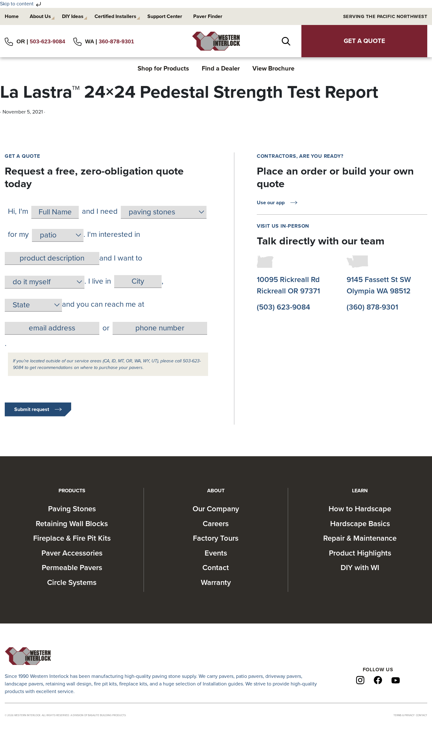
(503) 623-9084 (283, 307)
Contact (215, 567)
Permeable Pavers (72, 567)
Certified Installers (115, 16)
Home (12, 16)
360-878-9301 (116, 41)
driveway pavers (283, 676)
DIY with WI (360, 567)
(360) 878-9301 (372, 307)
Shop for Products (163, 68)
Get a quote (364, 41)
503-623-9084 (47, 41)
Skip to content (17, 4)
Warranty (216, 582)
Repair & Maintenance (360, 538)
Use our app (271, 203)
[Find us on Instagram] (360, 680)
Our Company (216, 508)
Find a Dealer (221, 68)
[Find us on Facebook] (378, 680)
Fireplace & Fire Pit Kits (72, 538)
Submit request (31, 409)
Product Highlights (360, 553)
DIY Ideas (72, 16)
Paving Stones (72, 508)
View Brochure (273, 68)
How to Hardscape (360, 508)
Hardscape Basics (360, 523)
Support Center (164, 16)
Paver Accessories (71, 553)
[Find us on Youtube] (396, 680)
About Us (40, 16)
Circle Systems (71, 582)
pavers (226, 676)
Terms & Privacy (404, 715)
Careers (216, 523)
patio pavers (249, 676)
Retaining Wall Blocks (72, 523)
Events (216, 553)
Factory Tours (215, 538)
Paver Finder (207, 16)
